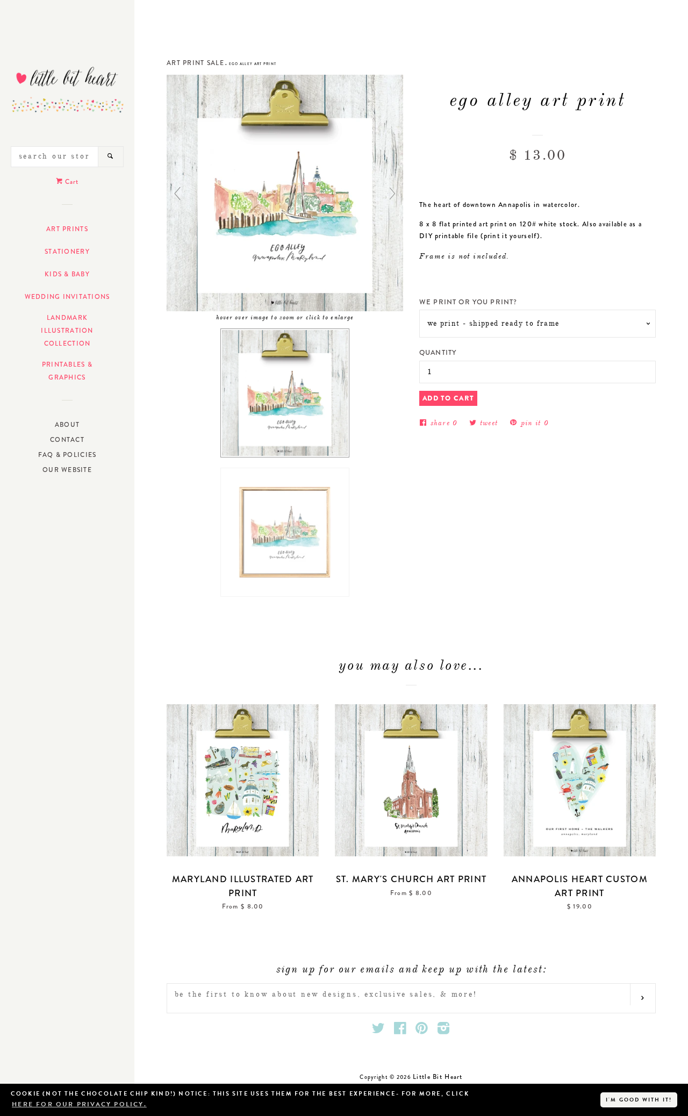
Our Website (67, 470)
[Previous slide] (177, 193)
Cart (70, 182)
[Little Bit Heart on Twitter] (378, 1031)
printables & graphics (67, 371)
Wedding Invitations (67, 297)
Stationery (67, 251)
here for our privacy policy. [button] (79, 1104)
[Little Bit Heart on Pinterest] (422, 1031)
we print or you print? (468, 302)
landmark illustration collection (67, 330)
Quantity (437, 352)
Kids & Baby (67, 274)
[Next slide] (392, 193)
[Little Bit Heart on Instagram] (443, 1031)
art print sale (195, 63)
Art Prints (67, 229)
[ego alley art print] (284, 392)
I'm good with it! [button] (639, 1100)
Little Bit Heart (437, 1077)
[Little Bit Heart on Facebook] (400, 1031)
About (67, 425)
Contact (67, 440)
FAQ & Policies (67, 455)
